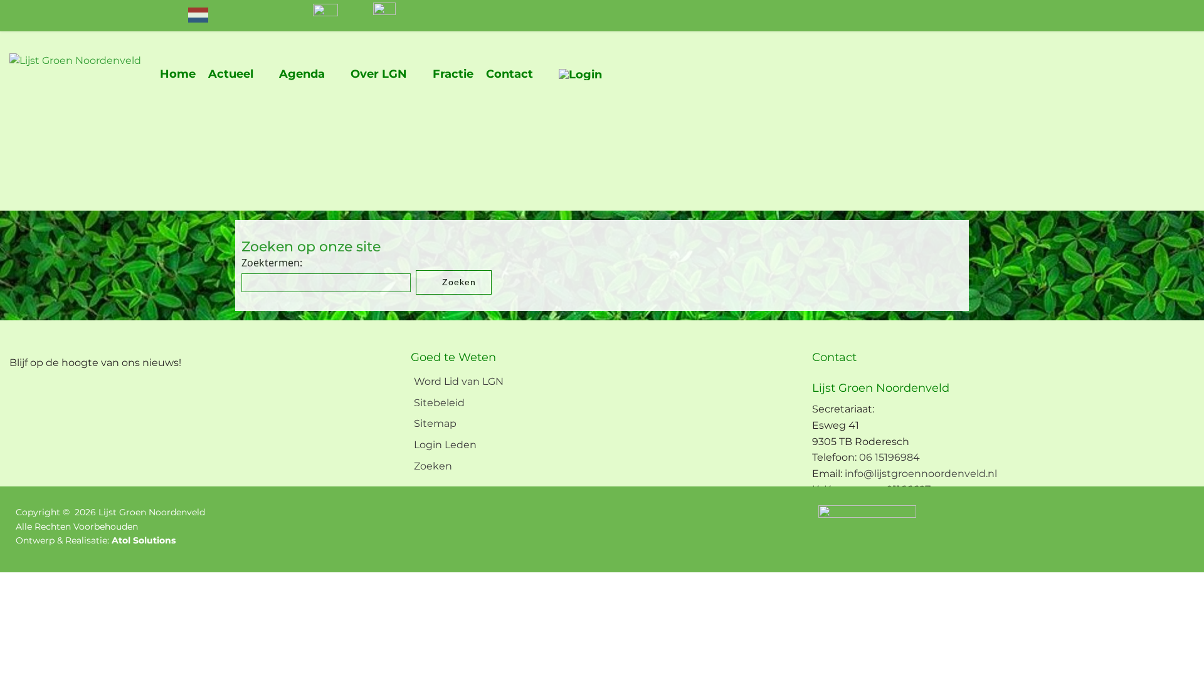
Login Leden (445, 445)
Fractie (453, 74)
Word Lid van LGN (459, 381)
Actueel (230, 74)
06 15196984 (889, 457)
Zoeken (457, 282)
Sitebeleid (439, 403)
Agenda (302, 74)
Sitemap (435, 423)
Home (178, 74)
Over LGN (379, 74)
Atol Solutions (144, 540)
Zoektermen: (271, 263)
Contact (509, 74)
